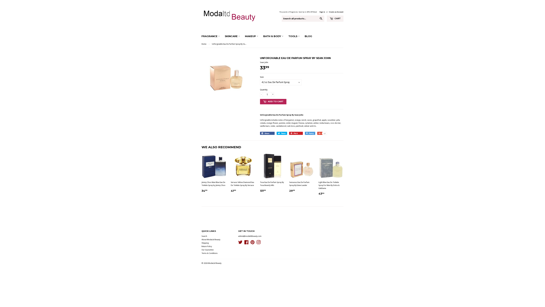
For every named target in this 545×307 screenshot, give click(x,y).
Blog (308, 36)
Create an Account (336, 12)
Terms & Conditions (210, 253)
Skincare (231, 36)
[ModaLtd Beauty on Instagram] (258, 243)
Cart (337, 18)
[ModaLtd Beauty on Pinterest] (252, 243)
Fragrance (210, 36)
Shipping (205, 243)
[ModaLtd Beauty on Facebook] (246, 243)
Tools (293, 36)
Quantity (264, 90)
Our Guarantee (208, 250)
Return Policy (207, 246)
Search (204, 236)
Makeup (251, 36)
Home (204, 44)
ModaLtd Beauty (214, 263)
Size (262, 77)
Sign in (322, 12)
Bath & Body (272, 36)
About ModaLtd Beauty (211, 239)
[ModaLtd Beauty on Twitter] (240, 243)
